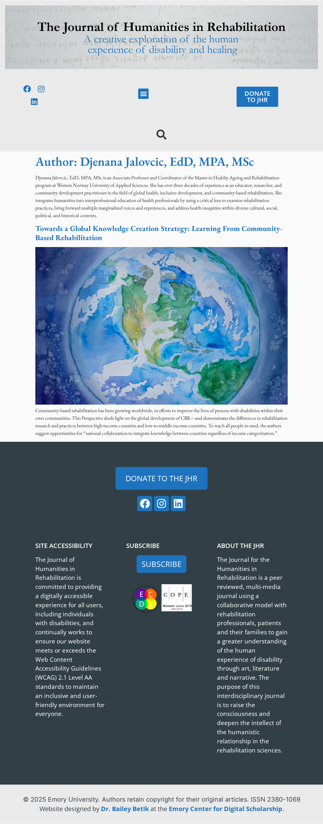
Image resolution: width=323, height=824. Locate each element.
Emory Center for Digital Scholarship (225, 808)
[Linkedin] (34, 101)
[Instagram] (41, 89)
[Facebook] (27, 89)
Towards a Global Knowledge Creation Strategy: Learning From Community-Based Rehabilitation (159, 232)
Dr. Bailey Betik (125, 808)
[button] (143, 94)
